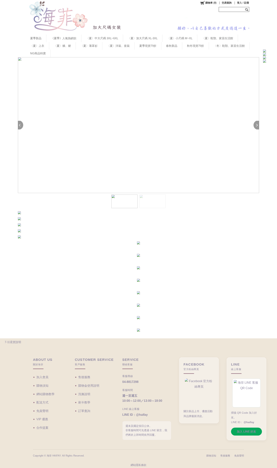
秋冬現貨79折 (195, 45)
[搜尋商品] (247, 9)
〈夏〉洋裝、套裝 (118, 45)
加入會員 (42, 377)
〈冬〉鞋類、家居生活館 (229, 45)
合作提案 (42, 427)
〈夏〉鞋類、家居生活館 (217, 38)
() (210, 2)
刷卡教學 (84, 402)
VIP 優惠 (42, 419)
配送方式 (42, 402)
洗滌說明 (84, 394)
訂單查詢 (84, 411)
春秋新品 (171, 45)
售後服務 (84, 377)
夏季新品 (35, 38)
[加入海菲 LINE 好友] (246, 393)
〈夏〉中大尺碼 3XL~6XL (102, 38)
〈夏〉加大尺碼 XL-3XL (143, 38)
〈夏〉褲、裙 (62, 45)
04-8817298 (130, 381)
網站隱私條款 (138, 464)
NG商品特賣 (38, 53)
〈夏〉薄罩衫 (88, 45)
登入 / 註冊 (243, 2)
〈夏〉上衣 (37, 45)
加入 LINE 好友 (246, 431)
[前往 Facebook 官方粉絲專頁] (199, 392)
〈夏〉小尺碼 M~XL (179, 38)
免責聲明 (42, 411)
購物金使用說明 (88, 385)
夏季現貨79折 (147, 45)
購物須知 (42, 385)
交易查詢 (227, 2)
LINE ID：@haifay (135, 414)
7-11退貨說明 (13, 342)
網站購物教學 (45, 394)
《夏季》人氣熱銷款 (64, 38)
